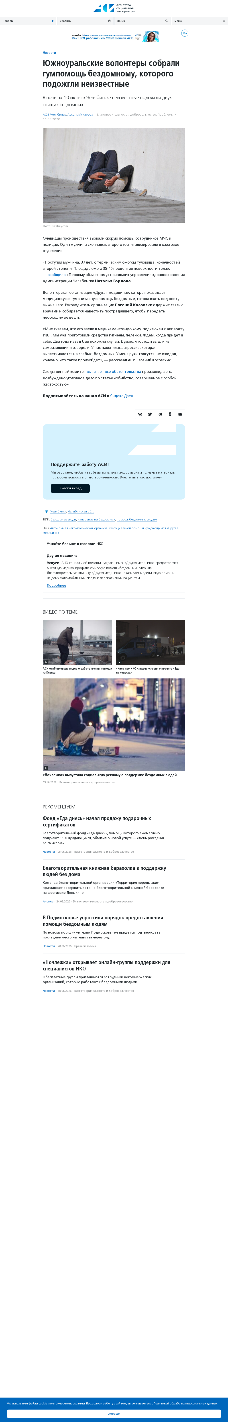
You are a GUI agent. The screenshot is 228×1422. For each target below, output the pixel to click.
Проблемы (165, 114)
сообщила (56, 274)
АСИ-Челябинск (54, 114)
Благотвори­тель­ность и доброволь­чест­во (126, 114)
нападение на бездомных (96, 519)
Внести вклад (70, 488)
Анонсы (48, 901)
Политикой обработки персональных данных (186, 1403)
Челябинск (58, 511)
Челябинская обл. (81, 511)
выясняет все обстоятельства (114, 371)
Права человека (85, 946)
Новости (49, 52)
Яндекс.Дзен (121, 396)
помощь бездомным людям (137, 519)
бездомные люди (63, 519)
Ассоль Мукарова (80, 114)
